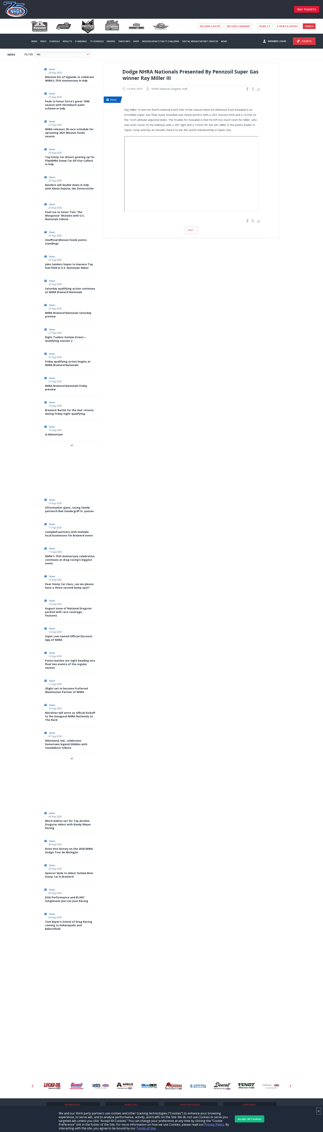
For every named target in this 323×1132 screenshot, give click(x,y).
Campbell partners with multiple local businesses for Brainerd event (69, 533)
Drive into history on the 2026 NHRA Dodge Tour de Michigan (69, 850)
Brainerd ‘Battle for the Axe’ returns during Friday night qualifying (69, 411)
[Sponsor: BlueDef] (125, 1086)
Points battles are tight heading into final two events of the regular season (70, 664)
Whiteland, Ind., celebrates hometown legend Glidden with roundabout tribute (66, 744)
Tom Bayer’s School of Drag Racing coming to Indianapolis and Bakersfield (68, 925)
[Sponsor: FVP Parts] (271, 1086)
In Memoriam (54, 434)
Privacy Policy (214, 1124)
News (34, 41)
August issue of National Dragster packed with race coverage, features (68, 612)
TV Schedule (97, 41)
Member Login (277, 41)
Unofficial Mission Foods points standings (66, 241)
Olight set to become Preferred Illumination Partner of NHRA (66, 690)
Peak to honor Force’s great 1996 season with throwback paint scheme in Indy (67, 105)
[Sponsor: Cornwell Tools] (174, 1086)
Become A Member (238, 26)
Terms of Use (146, 1128)
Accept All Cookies (249, 1119)
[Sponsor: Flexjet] (247, 1086)
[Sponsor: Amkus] (101, 1086)
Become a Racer (210, 26)
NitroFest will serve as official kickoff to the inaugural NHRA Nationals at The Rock (70, 716)
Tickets (307, 41)
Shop (136, 41)
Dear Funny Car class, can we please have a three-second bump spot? (69, 585)
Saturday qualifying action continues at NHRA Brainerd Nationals (70, 290)
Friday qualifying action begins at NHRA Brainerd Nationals (67, 363)
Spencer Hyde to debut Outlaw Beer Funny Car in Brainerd (69, 874)
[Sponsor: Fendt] (222, 1086)
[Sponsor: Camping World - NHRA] (76, 1086)
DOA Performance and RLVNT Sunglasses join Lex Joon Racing (66, 899)
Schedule (54, 41)
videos (309, 26)
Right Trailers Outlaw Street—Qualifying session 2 (65, 338)
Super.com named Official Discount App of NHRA (68, 638)
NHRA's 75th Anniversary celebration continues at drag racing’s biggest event (70, 559)
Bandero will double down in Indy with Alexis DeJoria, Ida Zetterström (69, 186)
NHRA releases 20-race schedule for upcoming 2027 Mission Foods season (69, 132)
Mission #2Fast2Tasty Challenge (160, 41)
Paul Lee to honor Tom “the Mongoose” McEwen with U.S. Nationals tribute (64, 215)
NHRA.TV (264, 26)
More (224, 41)
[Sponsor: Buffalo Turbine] (149, 1086)
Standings (81, 41)
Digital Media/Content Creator (200, 41)
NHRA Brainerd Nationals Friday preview (66, 387)
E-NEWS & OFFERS (287, 26)
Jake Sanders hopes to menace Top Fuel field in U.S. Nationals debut (69, 266)
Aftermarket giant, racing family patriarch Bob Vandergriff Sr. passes (69, 509)
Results (67, 41)
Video (43, 41)
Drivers (111, 41)
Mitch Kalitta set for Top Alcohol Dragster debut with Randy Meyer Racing (68, 824)
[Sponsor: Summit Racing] (52, 1086)
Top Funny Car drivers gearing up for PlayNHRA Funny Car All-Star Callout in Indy (70, 160)
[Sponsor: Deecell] (198, 1086)
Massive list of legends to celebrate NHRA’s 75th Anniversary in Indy (69, 78)
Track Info (124, 41)
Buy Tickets (306, 9)
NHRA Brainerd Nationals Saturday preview (68, 314)
